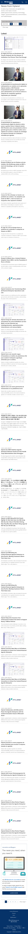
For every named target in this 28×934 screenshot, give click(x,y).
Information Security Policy (9, 928)
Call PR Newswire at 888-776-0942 (14, 921)
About (14, 915)
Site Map (19, 928)
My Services (13, 917)
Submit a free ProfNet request (14, 887)
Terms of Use (10, 926)
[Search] (26, 2)
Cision (16, 932)
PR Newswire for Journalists (12, 879)
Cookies (14, 929)
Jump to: (7, 21)
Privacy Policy (17, 926)
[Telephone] (22, 2)
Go (20, 24)
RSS (23, 928)
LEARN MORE (14, 893)
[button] (11, 24)
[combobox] (16, 24)
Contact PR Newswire (14, 911)
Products (14, 913)
